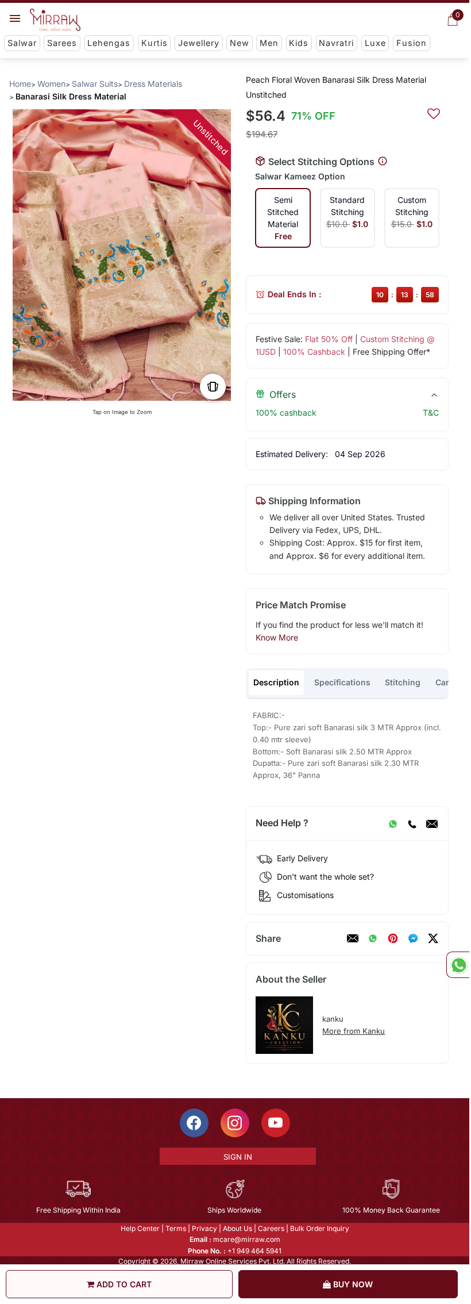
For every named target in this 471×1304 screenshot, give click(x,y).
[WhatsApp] (393, 823)
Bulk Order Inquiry (319, 1228)
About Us (237, 1228)
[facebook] (413, 938)
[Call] (411, 823)
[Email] (432, 823)
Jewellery (198, 43)
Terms (175, 1228)
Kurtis (154, 43)
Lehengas (108, 43)
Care (444, 682)
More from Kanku (353, 1030)
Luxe (375, 43)
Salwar (22, 43)
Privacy (204, 1228)
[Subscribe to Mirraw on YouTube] (275, 1123)
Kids (298, 43)
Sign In (237, 1156)
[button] (108, 391)
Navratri (336, 43)
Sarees (62, 43)
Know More (277, 637)
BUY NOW (352, 1284)
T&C (431, 412)
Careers (271, 1228)
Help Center (140, 1228)
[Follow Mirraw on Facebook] (194, 1123)
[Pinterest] (393, 938)
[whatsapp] (373, 938)
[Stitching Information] (382, 161)
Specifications (342, 682)
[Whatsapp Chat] (457, 965)
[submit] (433, 112)
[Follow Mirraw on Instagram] (235, 1123)
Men (269, 43)
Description (276, 682)
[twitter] (433, 938)
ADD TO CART (123, 1284)
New (239, 43)
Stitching (402, 682)
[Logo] (55, 20)
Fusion (411, 43)
